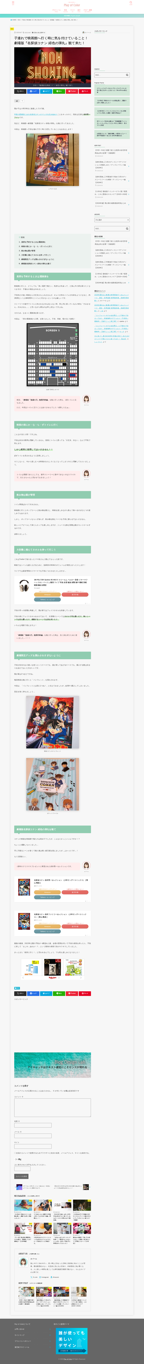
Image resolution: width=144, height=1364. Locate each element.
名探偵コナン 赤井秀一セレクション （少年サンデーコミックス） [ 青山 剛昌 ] (61, 881)
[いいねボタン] (17, 100)
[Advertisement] (52, 214)
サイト (16, 1142)
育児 (19, 20)
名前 (17, 1121)
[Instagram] (44, 1277)
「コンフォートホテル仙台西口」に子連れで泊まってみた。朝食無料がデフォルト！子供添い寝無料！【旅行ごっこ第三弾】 (111, 318)
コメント (18, 1097)
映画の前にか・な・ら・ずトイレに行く (35, 246)
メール (18, 1132)
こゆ (101, 311)
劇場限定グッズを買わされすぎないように (36, 259)
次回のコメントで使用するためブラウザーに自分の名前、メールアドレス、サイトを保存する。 (53, 1153)
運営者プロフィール (22, 1347)
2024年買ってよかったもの (72, 15)
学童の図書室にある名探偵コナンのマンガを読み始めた (35, 114)
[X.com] (34, 1277)
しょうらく (98, 342)
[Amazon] (54, 1277)
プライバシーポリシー (23, 1341)
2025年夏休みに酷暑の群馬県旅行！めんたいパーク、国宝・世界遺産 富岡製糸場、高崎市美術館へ (111, 298)
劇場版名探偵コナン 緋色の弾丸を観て (35, 263)
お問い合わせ (19, 1329)
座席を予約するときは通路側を (32, 242)
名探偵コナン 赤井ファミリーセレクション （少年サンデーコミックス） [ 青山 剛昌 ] (60, 915)
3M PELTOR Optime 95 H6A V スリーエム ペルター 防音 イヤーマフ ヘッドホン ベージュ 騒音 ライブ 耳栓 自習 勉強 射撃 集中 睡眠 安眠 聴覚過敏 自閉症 (61, 582)
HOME (14, 20)
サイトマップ (19, 1335)
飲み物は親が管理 (27, 251)
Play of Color (72, 5)
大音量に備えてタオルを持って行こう (35, 255)
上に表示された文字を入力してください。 (30, 1165)
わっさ (122, 331)
